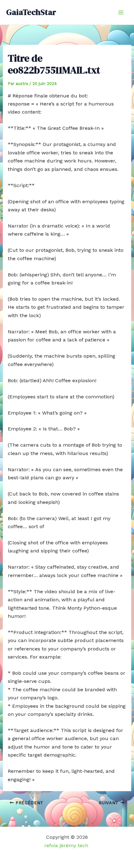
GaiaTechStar (31, 12)
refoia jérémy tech (67, 845)
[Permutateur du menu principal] (121, 12)
